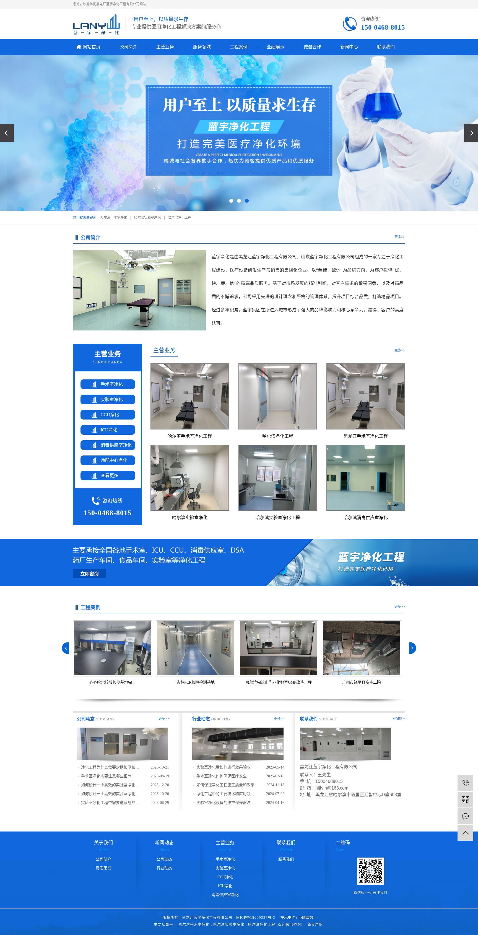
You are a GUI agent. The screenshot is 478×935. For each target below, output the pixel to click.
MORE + (399, 718)
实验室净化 (112, 399)
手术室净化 (112, 384)
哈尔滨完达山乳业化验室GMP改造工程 (278, 682)
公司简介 (128, 47)
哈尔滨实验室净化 (147, 218)
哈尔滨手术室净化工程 (190, 436)
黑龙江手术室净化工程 (366, 436)
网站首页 (91, 47)
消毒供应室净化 (116, 445)
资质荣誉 (103, 868)
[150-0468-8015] (465, 783)
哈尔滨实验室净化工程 (278, 517)
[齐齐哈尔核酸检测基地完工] (112, 648)
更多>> (399, 237)
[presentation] (7, 133)
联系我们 (386, 47)
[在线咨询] (465, 816)
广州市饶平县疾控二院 (361, 682)
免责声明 (315, 924)
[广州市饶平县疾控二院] (361, 648)
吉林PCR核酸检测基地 (195, 682)
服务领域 (202, 47)
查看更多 (109, 475)
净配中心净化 (114, 460)
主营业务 (165, 47)
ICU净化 (109, 430)
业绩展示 (275, 47)
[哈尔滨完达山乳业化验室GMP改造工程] (278, 648)
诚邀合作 (312, 47)
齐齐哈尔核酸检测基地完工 (112, 682)
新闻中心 (349, 47)
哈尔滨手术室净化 (113, 218)
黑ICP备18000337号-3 (255, 917)
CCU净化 (110, 414)
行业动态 (164, 868)
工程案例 (239, 47)
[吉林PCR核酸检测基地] (195, 648)
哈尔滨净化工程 (179, 218)
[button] (231, 201)
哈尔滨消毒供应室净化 (366, 517)
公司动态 (164, 859)
